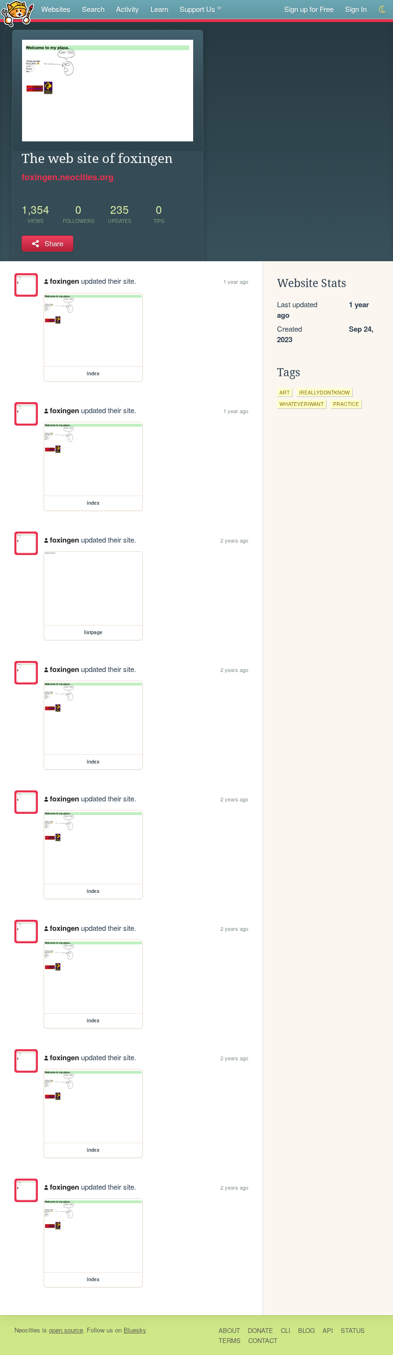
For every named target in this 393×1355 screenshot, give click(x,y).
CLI (285, 1330)
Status (353, 1330)
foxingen (64, 281)
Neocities (27, 1329)
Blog (306, 1330)
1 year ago (235, 281)
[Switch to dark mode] (382, 9)
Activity (127, 9)
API (328, 1330)
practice (346, 403)
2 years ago (234, 540)
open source (66, 1329)
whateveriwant (301, 403)
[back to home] (17, 13)
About (229, 1330)
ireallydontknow (324, 392)
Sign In (356, 9)
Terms (230, 1340)
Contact (262, 1340)
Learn (159, 9)
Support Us (197, 9)
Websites (55, 9)
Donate (260, 1330)
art (284, 392)
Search (93, 9)
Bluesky (135, 1329)
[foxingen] (26, 285)
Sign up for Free (309, 9)
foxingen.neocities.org (68, 177)
